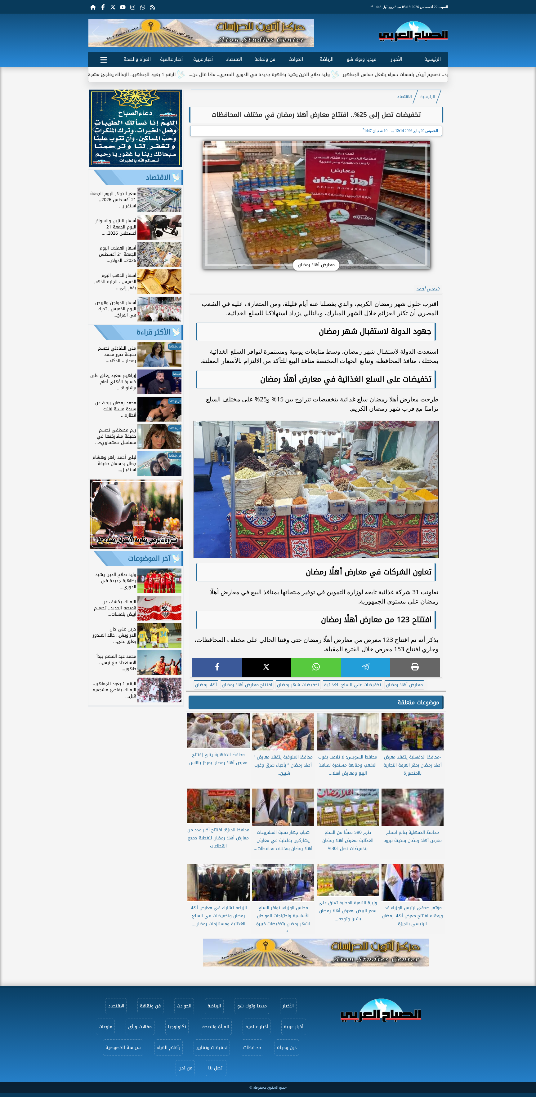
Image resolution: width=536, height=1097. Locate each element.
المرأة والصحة (137, 59)
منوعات (105, 1027)
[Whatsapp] (143, 7)
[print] (415, 667)
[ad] (135, 165)
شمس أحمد (428, 289)
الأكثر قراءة (153, 332)
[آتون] (201, 33)
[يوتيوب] (123, 7)
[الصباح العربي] (413, 31)
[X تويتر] (113, 7)
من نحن (185, 1068)
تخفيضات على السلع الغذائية (352, 685)
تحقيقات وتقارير (211, 1047)
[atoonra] (316, 953)
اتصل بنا (216, 1068)
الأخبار (396, 59)
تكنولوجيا (177, 1027)
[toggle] (104, 58)
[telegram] (366, 667)
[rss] (153, 7)
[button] (95, 33)
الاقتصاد (234, 59)
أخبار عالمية (171, 59)
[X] (267, 667)
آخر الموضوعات (149, 558)
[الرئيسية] (93, 7)
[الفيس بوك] (103, 7)
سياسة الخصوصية (123, 1047)
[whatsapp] (316, 667)
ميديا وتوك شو (361, 59)
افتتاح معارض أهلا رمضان (247, 685)
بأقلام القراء (168, 1047)
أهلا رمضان (206, 685)
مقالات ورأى (140, 1027)
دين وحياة (287, 1047)
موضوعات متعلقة (418, 702)
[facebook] (217, 667)
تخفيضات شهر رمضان (298, 685)
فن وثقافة (264, 59)
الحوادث (295, 59)
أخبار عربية (203, 59)
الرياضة (326, 59)
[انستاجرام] (133, 7)
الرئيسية (432, 59)
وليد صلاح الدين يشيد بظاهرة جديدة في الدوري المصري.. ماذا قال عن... (315, 74)
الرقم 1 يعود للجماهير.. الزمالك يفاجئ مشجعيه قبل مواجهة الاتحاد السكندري (156, 74)
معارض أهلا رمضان (404, 685)
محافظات (252, 1047)
